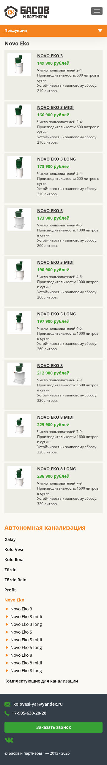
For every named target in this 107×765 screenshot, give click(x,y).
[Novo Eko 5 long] (19, 323)
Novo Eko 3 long (56, 159)
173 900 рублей (53, 166)
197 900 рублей (53, 321)
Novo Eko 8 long (56, 469)
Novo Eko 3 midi (55, 107)
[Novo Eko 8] (19, 374)
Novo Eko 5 (50, 210)
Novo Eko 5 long (56, 314)
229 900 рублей (53, 424)
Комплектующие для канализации (41, 681)
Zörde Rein (15, 580)
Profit (10, 590)
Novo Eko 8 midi (55, 417)
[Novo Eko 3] (19, 65)
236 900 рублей (53, 476)
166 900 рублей (53, 115)
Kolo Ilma (13, 559)
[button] (53, 31)
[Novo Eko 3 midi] (19, 116)
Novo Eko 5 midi (55, 262)
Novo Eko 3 (50, 55)
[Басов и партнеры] (26, 12)
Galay (10, 539)
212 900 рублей (53, 373)
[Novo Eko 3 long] (19, 168)
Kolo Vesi (13, 549)
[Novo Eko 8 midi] (19, 426)
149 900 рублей (53, 63)
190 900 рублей (53, 269)
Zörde (10, 569)
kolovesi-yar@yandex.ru (38, 704)
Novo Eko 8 (50, 365)
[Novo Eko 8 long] (19, 478)
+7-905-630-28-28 (29, 713)
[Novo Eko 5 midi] (19, 271)
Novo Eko (14, 600)
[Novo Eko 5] (19, 219)
